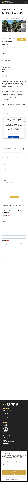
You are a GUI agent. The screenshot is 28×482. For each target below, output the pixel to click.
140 (2, 18)
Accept (13, 137)
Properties (5, 425)
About (4, 437)
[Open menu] (25, 2)
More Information (14, 134)
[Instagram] (8, 417)
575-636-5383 (8, 413)
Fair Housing (6, 443)
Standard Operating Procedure (9, 441)
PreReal (8, 67)
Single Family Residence (7, 35)
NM (5, 67)
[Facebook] (5, 417)
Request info (21, 39)
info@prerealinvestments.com (11, 414)
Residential (14, 35)
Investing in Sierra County (8, 424)
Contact (4, 440)
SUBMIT (5, 257)
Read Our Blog (6, 438)
